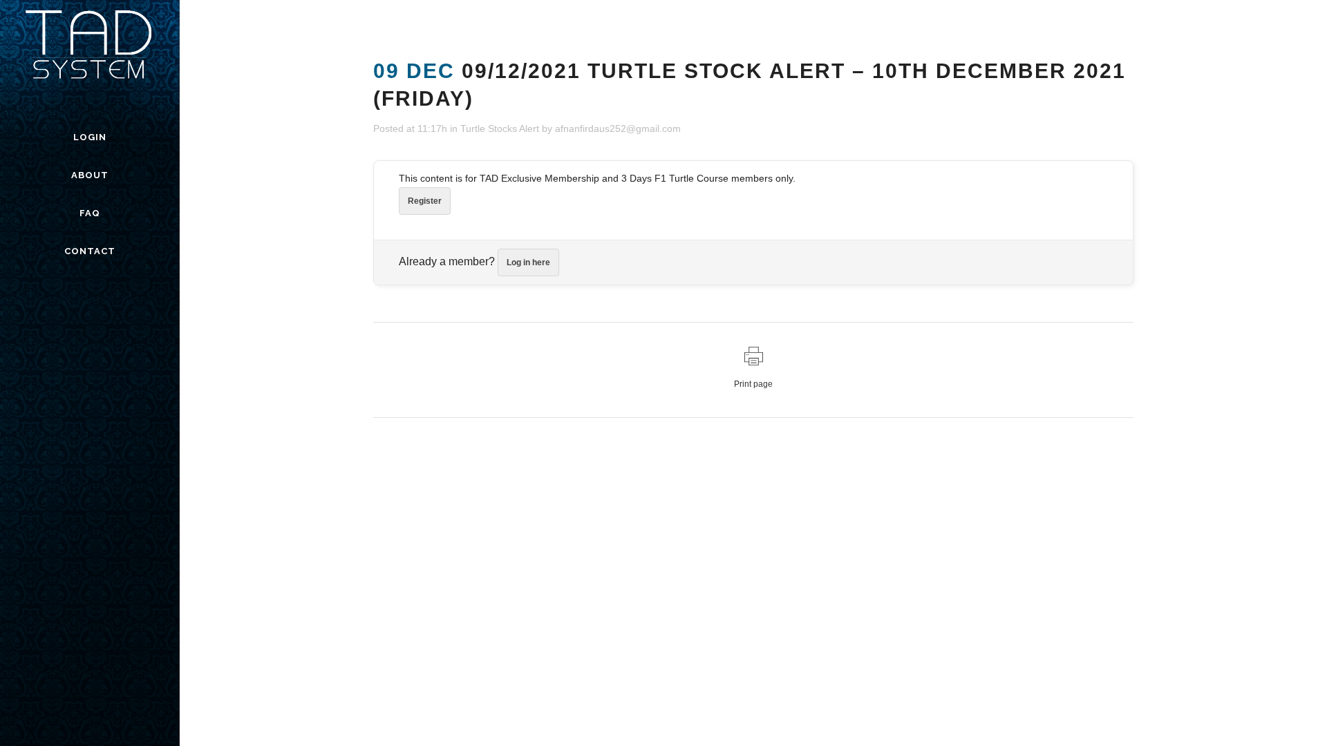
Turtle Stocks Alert (499, 128)
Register (425, 201)
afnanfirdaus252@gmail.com (618, 128)
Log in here (528, 262)
